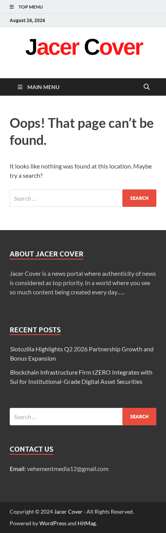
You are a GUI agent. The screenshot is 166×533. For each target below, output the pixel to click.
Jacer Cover (68, 511)
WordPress (52, 523)
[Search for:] (83, 198)
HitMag (87, 523)
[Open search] (146, 87)
